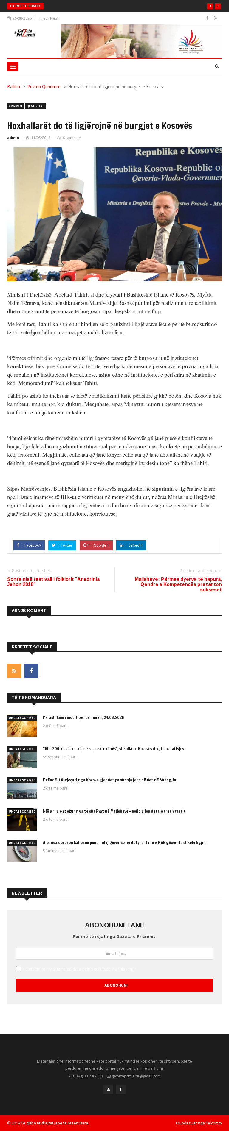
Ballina (13, 86)
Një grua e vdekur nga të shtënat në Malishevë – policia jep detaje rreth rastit (114, 811)
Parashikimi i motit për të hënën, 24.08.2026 (83, 717)
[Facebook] (208, 18)
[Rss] (215, 18)
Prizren (34, 86)
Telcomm (214, 1123)
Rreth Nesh (49, 18)
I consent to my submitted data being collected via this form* (79, 969)
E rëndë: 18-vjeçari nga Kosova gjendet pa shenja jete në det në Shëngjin (109, 780)
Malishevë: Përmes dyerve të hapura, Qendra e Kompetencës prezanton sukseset (178, 584)
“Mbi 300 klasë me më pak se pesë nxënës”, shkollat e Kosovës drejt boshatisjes (113, 749)
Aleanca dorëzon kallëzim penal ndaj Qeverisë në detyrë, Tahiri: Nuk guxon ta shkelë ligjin (124, 842)
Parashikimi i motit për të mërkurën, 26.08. (89, 6)
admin (13, 137)
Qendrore (51, 86)
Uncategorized (22, 718)
